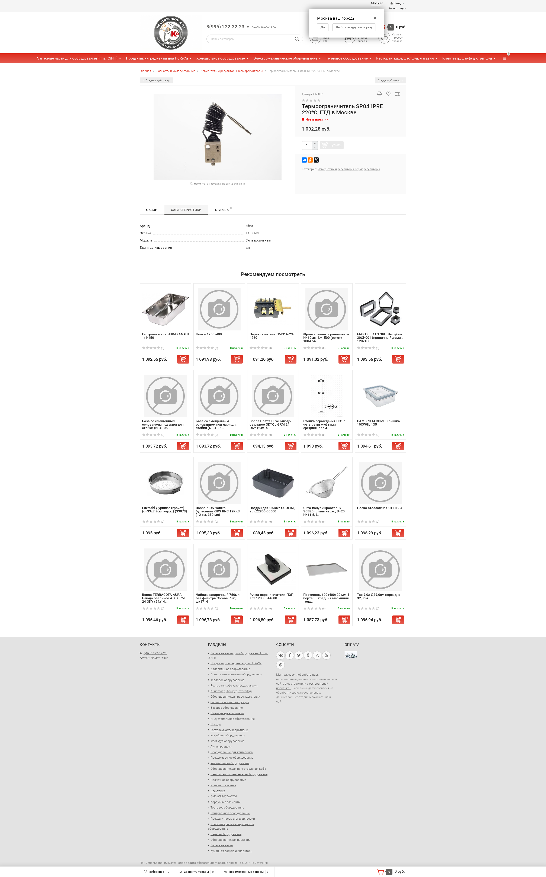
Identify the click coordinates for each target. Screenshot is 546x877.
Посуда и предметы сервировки (233, 818)
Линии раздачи (221, 746)
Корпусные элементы (226, 802)
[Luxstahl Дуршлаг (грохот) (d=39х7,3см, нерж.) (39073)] (165, 483)
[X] (316, 160)
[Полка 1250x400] (219, 309)
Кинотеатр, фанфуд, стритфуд (467, 58)
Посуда (216, 724)
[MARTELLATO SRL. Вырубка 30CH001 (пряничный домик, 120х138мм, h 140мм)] (380, 309)
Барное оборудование (226, 834)
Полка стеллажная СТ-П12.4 (379, 508)
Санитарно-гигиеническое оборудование (239, 774)
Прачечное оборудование (228, 779)
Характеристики (186, 210)
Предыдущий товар (157, 80)
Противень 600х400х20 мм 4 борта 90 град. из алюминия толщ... (326, 598)
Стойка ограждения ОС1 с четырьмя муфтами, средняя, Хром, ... (324, 424)
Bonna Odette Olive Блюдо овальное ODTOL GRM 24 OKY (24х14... (270, 424)
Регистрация (397, 8)
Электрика (218, 791)
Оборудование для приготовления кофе (238, 768)
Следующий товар (389, 80)
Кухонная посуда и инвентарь (231, 850)
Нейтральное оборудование (230, 813)
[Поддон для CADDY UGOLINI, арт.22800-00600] (273, 483)
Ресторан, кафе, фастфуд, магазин (405, 58)
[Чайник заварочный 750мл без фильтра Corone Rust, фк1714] (219, 569)
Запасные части (222, 845)
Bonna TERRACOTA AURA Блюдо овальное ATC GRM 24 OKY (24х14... (163, 598)
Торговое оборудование (227, 807)
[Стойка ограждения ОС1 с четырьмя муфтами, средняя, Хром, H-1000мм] (327, 396)
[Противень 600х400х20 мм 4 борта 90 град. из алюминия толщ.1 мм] (326, 569)
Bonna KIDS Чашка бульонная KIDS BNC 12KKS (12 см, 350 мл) (218, 511)
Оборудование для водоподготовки (235, 696)
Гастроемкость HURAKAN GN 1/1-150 (165, 336)
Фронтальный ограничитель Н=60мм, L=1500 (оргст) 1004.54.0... (326, 337)
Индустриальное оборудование (233, 718)
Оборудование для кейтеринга (232, 752)
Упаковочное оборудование (230, 763)
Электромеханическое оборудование (285, 58)
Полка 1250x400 (209, 334)
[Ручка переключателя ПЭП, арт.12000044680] (273, 569)
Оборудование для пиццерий (231, 839)
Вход (397, 3)
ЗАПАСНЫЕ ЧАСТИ (224, 796)
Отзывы (223, 209)
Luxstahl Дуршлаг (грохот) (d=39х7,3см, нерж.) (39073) (164, 509)
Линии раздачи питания (227, 713)
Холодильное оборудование (220, 58)
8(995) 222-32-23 (225, 26)
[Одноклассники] (310, 160)
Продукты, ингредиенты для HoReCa (157, 58)
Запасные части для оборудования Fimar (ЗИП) (77, 58)
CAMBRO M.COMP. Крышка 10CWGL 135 (378, 422)
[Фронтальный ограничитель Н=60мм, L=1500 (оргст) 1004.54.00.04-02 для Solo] (326, 309)
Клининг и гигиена (223, 785)
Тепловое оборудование (347, 58)
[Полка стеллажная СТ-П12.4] (380, 483)
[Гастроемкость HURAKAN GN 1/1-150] (165, 309)
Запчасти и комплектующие (230, 702)
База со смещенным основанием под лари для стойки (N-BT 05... (163, 424)
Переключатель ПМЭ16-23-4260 (272, 336)
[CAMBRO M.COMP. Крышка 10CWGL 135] (380, 396)
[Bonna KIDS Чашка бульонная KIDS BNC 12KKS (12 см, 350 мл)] (219, 483)
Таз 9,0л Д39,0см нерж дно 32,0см (379, 596)
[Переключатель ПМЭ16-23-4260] (273, 309)
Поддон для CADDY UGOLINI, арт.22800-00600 (272, 509)
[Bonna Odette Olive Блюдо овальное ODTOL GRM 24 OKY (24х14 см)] (273, 396)
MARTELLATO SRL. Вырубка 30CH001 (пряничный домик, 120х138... (380, 337)
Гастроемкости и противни (229, 730)
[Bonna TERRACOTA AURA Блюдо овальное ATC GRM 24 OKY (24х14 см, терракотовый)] (165, 569)
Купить (335, 145)
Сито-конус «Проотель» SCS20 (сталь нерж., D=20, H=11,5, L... (324, 511)
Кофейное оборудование (228, 735)
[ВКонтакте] (304, 160)
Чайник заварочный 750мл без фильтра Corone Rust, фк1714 (218, 598)
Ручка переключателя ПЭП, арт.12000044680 (272, 596)
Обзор (151, 210)
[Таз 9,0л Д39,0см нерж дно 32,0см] (380, 569)
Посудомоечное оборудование (232, 757)
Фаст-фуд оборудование (227, 741)
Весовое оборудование (227, 707)
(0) (162, 348)
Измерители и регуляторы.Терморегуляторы (349, 169)
